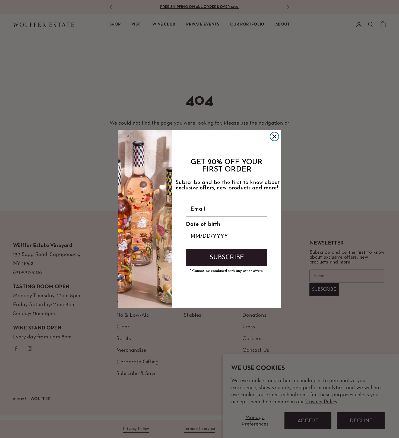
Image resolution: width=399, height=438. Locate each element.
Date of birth (203, 224)
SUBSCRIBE (227, 257)
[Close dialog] (274, 136)
